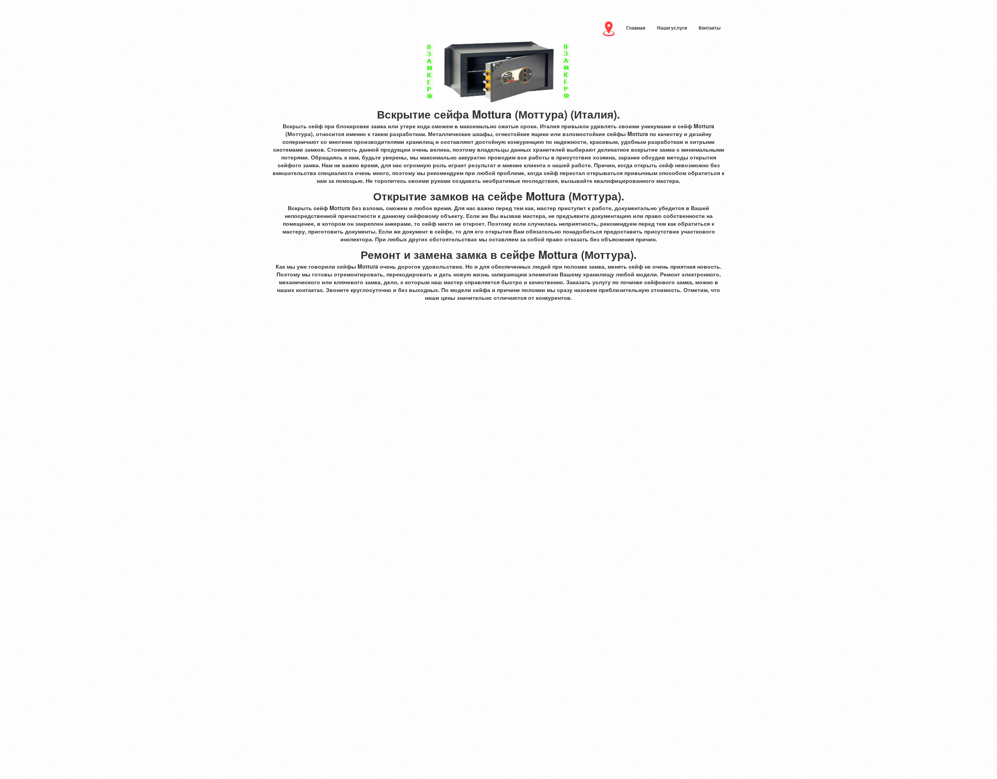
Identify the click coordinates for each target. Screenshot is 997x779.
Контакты (709, 27)
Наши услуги (672, 27)
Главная (635, 27)
